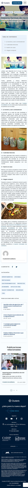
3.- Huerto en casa (10, 47)
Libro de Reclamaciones (17, 452)
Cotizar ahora (17, 3)
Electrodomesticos (9, 283)
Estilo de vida (19, 12)
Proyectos (21, 283)
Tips (3, 15)
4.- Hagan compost (10, 50)
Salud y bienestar (8, 290)
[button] (11, 390)
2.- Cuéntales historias (11, 45)
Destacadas (6, 280)
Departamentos (7, 12)
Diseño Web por (11, 485)
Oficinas (17, 277)
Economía (5, 286)
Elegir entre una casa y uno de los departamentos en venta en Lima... (12, 377)
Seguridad (19, 290)
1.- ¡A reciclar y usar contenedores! (15, 42)
